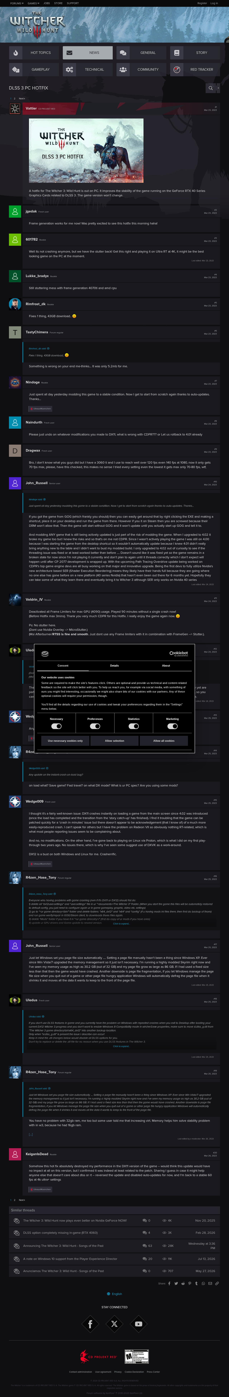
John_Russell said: (38, 1088)
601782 (32, 239)
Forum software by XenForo (115, 1393)
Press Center (153, 1372)
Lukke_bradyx (37, 276)
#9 (210, 451)
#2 (210, 211)
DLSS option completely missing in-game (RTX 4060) (60, 1233)
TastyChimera (37, 332)
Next (21, 98)
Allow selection (114, 740)
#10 (210, 483)
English (116, 1294)
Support (73, 3)
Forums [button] (15, 3)
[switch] (95, 726)
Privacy (117, 1372)
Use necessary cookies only (65, 740)
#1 (210, 109)
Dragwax (33, 450)
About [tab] (166, 665)
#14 (210, 752)
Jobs (46, 3)
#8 (210, 422)
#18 (210, 1000)
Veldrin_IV (34, 599)
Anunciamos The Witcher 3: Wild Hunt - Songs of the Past (63, 1271)
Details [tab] (114, 665)
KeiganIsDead (37, 1154)
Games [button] (32, 3)
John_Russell (37, 483)
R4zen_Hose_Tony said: (41, 894)
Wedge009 (34, 801)
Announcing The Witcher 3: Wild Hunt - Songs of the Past (63, 1246)
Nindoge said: (35, 499)
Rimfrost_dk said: (37, 348)
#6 (210, 332)
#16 (210, 878)
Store (58, 3)
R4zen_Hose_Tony (41, 877)
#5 (210, 304)
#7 (210, 382)
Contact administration (80, 1372)
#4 (210, 276)
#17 (210, 946)
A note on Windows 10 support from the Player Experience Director (70, 1259)
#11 (210, 600)
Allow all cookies (163, 740)
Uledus (31, 650)
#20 (210, 1154)
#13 (210, 717)
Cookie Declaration (134, 1372)
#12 (210, 650)
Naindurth (34, 422)
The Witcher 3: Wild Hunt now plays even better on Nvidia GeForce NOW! (75, 1220)
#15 (210, 802)
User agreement (103, 1372)
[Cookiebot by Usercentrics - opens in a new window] (172, 654)
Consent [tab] (63, 665)
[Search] (211, 88)
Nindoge (33, 382)
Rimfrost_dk (36, 304)
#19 (210, 1072)
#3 (210, 240)
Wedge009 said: (37, 768)
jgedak (31, 211)
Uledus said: (35, 1016)
